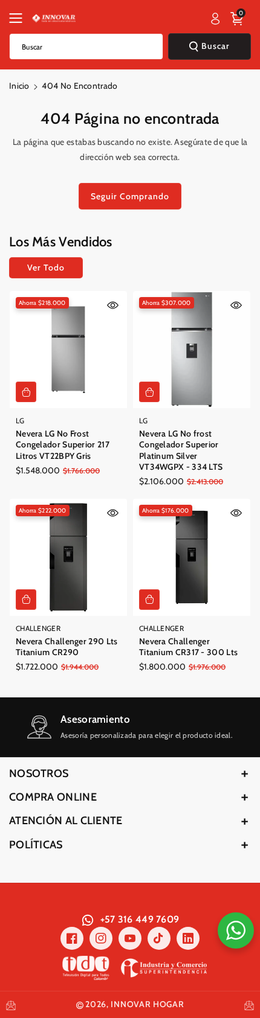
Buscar (215, 45)
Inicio (19, 85)
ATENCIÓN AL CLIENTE (66, 820)
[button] (19, 18)
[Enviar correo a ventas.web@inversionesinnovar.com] (249, 1004)
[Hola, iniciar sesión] (215, 18)
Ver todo (46, 267)
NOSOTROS (38, 773)
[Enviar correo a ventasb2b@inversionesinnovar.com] (11, 1004)
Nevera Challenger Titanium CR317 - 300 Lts (188, 647)
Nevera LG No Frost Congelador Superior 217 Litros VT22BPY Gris (62, 444)
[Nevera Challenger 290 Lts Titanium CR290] (68, 557)
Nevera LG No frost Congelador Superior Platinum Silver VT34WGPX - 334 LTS (181, 450)
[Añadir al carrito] (26, 392)
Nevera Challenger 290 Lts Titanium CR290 (67, 647)
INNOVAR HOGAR (147, 1004)
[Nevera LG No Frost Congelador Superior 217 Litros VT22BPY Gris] (68, 349)
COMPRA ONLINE (53, 797)
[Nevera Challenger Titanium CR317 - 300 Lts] (191, 557)
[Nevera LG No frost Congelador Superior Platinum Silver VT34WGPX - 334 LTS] (191, 349)
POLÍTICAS (36, 844)
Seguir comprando (130, 196)
